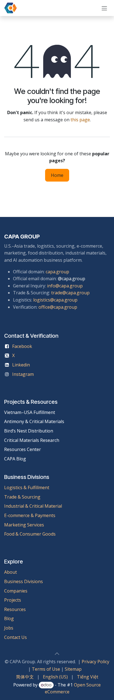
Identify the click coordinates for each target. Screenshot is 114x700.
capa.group (57, 272)
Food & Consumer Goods (30, 534)
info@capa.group (65, 286)
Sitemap (73, 669)
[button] (57, 653)
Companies (15, 591)
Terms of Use (46, 669)
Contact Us (15, 637)
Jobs (9, 628)
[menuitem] (25, 677)
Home (57, 175)
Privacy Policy (95, 662)
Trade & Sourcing (22, 497)
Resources (15, 609)
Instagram (23, 374)
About (10, 572)
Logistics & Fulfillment (26, 487)
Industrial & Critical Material (33, 506)
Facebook (22, 346)
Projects (12, 600)
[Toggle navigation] (104, 8)
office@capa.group (57, 307)
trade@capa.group (70, 293)
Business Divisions (23, 581)
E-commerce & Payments (29, 515)
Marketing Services (24, 525)
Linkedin (21, 365)
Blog (9, 618)
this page (80, 120)
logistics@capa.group (55, 300)
